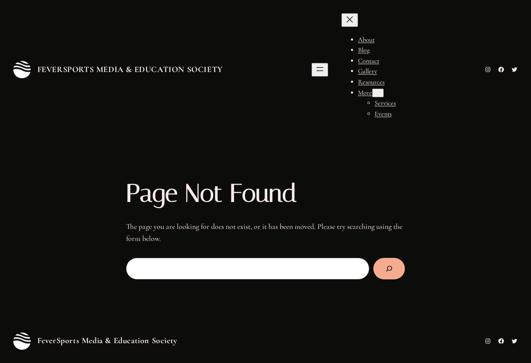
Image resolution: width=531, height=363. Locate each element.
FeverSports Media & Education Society (130, 70)
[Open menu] (320, 70)
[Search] (389, 268)
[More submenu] (378, 93)
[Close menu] (349, 20)
